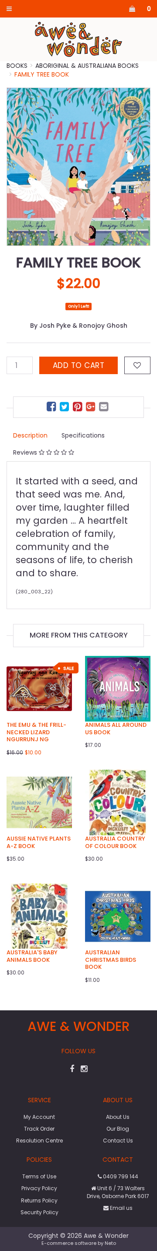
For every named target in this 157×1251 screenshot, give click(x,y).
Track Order (39, 1128)
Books (17, 65)
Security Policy (39, 1212)
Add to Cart (79, 365)
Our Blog (117, 1128)
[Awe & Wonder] (79, 39)
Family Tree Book (41, 74)
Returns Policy (39, 1200)
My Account (39, 1117)
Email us (121, 1208)
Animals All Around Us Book (116, 728)
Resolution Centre (39, 1140)
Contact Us (118, 1140)
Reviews (26, 452)
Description (30, 435)
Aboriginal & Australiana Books (87, 65)
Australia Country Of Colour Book (115, 842)
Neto (110, 1243)
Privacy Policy (39, 1188)
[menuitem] (52, 408)
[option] (78, 167)
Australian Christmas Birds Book (110, 959)
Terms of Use (39, 1176)
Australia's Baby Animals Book (32, 956)
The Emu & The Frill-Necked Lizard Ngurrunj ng (36, 732)
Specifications (83, 435)
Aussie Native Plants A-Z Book (39, 842)
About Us (118, 1117)
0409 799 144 (120, 1176)
